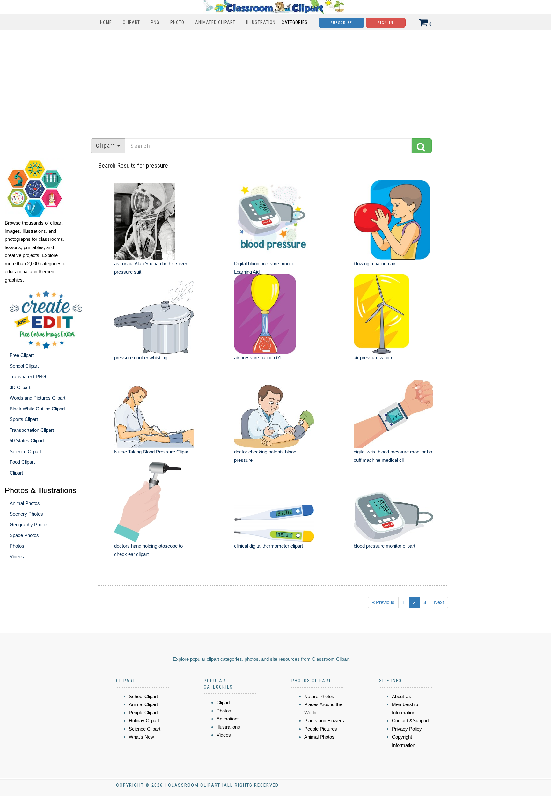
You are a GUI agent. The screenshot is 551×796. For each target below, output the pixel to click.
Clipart (131, 22)
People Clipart (143, 712)
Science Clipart (25, 451)
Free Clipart (22, 355)
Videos (17, 556)
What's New (141, 737)
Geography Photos (29, 524)
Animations (228, 718)
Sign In (385, 23)
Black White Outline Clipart (37, 408)
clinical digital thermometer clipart (268, 546)
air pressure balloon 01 (257, 357)
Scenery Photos (26, 514)
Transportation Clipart (32, 430)
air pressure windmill (375, 357)
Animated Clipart (215, 22)
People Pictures (320, 729)
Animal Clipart (143, 704)
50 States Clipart (27, 440)
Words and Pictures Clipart (37, 398)
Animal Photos (25, 503)
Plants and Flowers (324, 720)
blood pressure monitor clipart (384, 546)
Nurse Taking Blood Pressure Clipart (152, 451)
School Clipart (24, 366)
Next (439, 602)
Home (106, 22)
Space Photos (24, 535)
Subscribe (341, 23)
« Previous (383, 602)
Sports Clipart (24, 419)
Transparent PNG (28, 376)
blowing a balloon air (374, 263)
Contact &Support (410, 720)
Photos (17, 546)
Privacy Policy (407, 729)
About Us (401, 696)
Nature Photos (319, 696)
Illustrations (228, 727)
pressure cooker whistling (140, 357)
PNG (155, 22)
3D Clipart (20, 387)
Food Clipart (22, 462)
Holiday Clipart (144, 720)
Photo (177, 22)
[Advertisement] (275, 81)
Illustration (261, 22)
